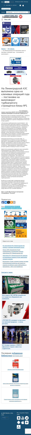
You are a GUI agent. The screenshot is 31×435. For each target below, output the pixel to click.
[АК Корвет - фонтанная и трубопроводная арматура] (15, 41)
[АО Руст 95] (9, 224)
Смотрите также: (7, 272)
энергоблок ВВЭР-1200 (6, 208)
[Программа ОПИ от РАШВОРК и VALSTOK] (15, 80)
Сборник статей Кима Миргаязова (16, 369)
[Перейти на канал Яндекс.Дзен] (27, 422)
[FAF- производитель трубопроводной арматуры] (15, 61)
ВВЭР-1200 (17, 206)
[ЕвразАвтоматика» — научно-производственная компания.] (10, 233)
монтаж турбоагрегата (16, 208)
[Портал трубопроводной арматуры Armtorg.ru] (10, 16)
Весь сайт (7, 19)
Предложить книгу (17, 356)
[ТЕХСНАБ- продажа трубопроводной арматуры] (15, 70)
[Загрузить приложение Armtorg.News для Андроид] (18, 422)
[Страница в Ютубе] (23, 417)
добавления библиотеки (11, 354)
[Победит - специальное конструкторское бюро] (24, 29)
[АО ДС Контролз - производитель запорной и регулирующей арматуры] (15, 29)
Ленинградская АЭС (9, 206)
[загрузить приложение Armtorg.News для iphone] (23, 5)
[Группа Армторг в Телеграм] (27, 417)
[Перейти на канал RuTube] (18, 426)
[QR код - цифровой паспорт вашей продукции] (21, 233)
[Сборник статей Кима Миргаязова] (15, 363)
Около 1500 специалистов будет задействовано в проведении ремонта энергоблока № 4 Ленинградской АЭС (13, 251)
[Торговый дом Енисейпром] (15, 215)
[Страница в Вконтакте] (18, 417)
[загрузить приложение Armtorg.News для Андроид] (20, 5)
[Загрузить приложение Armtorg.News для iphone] (23, 422)
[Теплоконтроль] (24, 41)
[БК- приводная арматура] (6, 41)
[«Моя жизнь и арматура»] (15, 378)
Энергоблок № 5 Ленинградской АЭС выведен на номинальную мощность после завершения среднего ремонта (15, 257)
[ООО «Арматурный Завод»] (6, 29)
